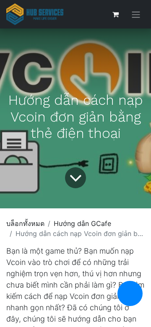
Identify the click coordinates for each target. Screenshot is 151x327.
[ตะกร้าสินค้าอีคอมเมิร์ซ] (115, 14)
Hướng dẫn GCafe (82, 223)
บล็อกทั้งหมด (25, 223)
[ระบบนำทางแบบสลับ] (136, 14)
